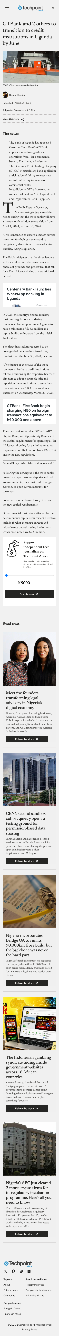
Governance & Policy (24, 110)
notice (6, 217)
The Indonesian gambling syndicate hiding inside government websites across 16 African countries (28, 1067)
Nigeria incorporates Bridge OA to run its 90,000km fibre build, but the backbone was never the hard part (29, 946)
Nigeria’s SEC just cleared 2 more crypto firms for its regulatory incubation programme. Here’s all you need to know (28, 1193)
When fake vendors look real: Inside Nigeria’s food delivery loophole (38, 463)
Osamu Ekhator (17, 95)
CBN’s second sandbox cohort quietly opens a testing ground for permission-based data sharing (26, 824)
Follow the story (24, 739)
